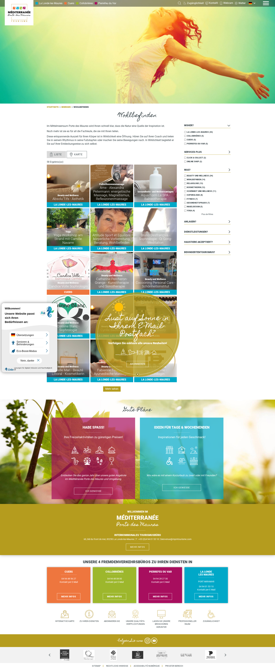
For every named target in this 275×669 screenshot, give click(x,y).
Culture (99, 450)
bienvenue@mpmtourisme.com (176, 539)
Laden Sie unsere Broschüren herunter (161, 624)
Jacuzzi (194, 461)
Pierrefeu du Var (107, 3)
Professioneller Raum (187, 622)
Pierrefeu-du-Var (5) (197, 143)
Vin (111, 461)
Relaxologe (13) (195, 183)
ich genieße (93, 491)
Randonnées (99, 461)
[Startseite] (19, 12)
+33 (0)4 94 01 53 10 (148, 539)
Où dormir (181, 450)
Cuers (71, 3)
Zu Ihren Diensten (89, 621)
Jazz (75, 461)
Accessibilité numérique (147, 666)
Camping (194, 450)
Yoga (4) (191, 210)
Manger (111, 450)
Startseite (53, 107)
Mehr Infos (137, 547)
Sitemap (96, 666)
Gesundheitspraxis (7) (198, 203)
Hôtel (169, 450)
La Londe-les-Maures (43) (200, 132)
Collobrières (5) (195, 136)
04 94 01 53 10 (206, 586)
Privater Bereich (174, 666)
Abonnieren (137, 363)
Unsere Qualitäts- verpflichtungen (135, 622)
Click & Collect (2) (196, 158)
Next (222, 655)
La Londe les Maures (50, 3)
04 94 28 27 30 (160, 578)
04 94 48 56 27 (68, 578)
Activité (87, 461)
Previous (52, 655)
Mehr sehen (111, 388)
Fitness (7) (192, 199)
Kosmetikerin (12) (196, 187)
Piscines (181, 461)
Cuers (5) (191, 140)
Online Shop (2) (194, 161)
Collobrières (86, 3)
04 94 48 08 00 (114, 578)
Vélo (87, 450)
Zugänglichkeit (211, 621)
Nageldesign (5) (195, 207)
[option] (64, 655)
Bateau (75, 450)
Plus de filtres (207, 214)
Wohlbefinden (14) (196, 179)
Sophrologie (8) (195, 195)
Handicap (169, 461)
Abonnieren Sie (112, 621)
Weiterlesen (68, 186)
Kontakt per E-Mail (69, 582)
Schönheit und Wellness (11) (201, 191)
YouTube (154, 640)
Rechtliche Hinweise (117, 666)
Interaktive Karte (64, 621)
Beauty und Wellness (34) (200, 175)
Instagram (147, 640)
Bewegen (66, 107)
